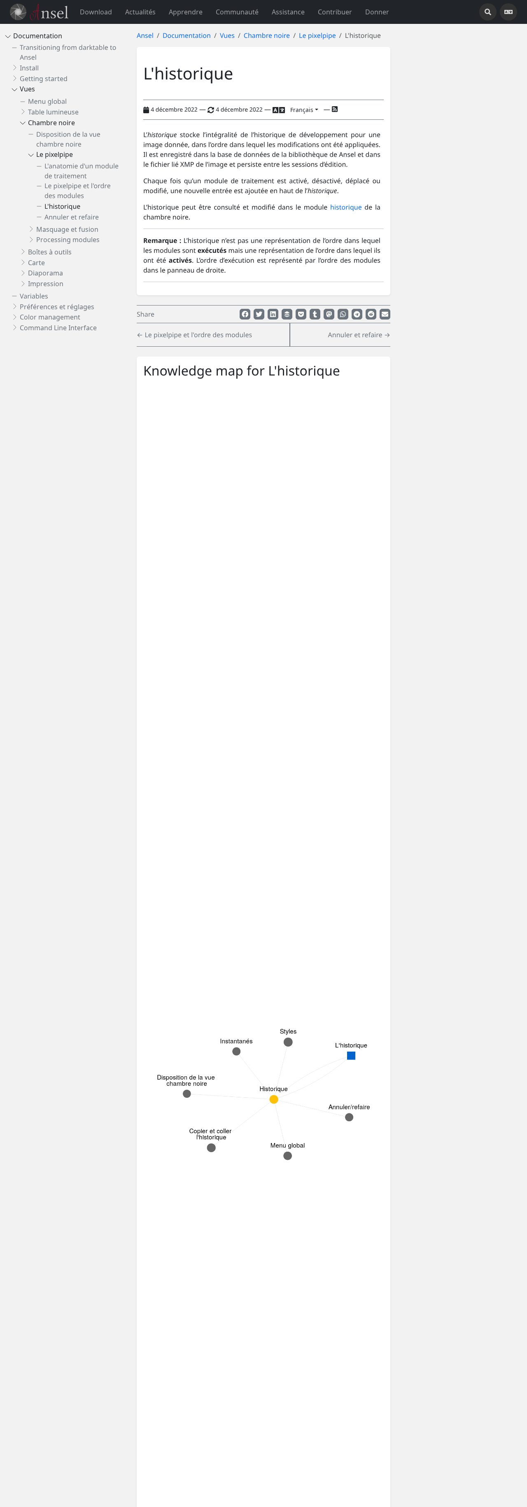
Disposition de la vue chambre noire (68, 139)
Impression (45, 284)
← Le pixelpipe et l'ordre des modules (194, 334)
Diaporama (45, 273)
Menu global (47, 101)
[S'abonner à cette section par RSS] (335, 109)
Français (301, 110)
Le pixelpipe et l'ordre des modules (77, 191)
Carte (36, 262)
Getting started (44, 78)
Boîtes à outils (50, 252)
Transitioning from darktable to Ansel (68, 52)
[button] (186, 12)
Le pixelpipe (54, 154)
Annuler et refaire (71, 217)
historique (346, 207)
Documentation (37, 36)
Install (29, 67)
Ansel (145, 35)
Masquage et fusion (67, 229)
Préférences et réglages (57, 306)
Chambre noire (51, 122)
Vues (27, 89)
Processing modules (68, 240)
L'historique (62, 206)
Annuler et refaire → (359, 334)
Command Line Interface (58, 327)
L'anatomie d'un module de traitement (81, 171)
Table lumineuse (53, 112)
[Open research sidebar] (488, 12)
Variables (34, 296)
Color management (50, 317)
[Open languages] (508, 12)
